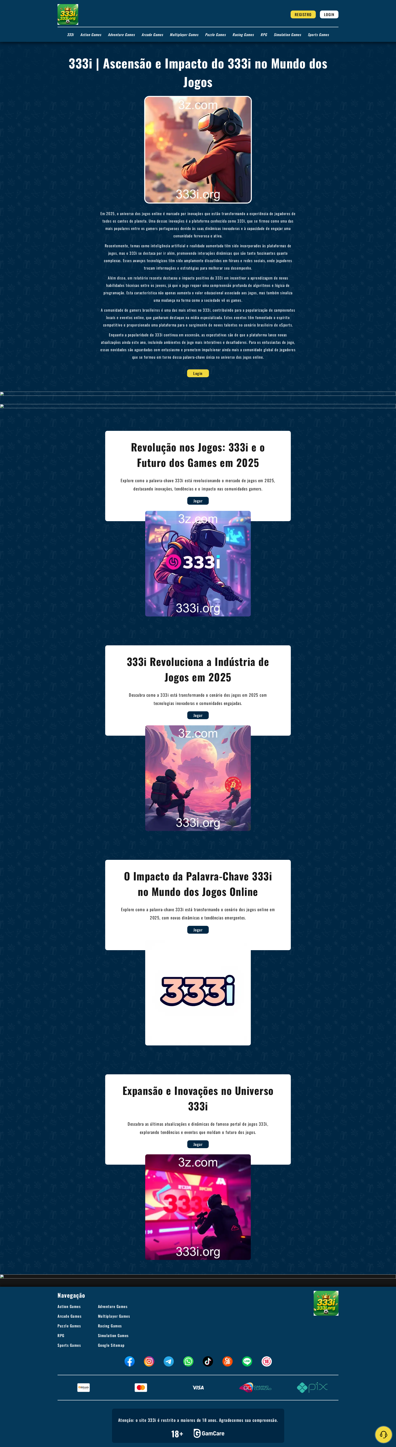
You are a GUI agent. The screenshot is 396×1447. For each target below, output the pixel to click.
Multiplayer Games (184, 34)
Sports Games (318, 34)
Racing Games (243, 34)
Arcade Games (152, 34)
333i (70, 34)
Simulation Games (287, 34)
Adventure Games (121, 34)
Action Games (90, 34)
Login (329, 14)
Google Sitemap (111, 1345)
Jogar (198, 500)
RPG (263, 34)
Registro (303, 14)
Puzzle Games (215, 34)
